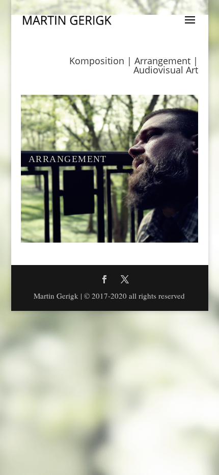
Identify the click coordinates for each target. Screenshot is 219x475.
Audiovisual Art (165, 70)
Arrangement (162, 61)
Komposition (96, 61)
